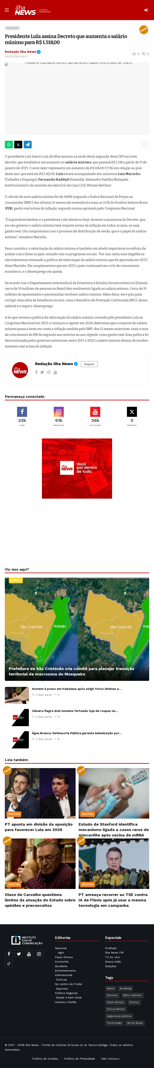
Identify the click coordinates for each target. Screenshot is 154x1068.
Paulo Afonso (64, 957)
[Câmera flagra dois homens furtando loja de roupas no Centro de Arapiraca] (17, 717)
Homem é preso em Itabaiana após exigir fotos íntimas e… (77, 689)
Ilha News (32, 1045)
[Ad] (77, 468)
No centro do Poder (68, 984)
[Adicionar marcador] (144, 144)
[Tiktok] (9, 963)
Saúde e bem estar (69, 997)
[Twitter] (42, 372)
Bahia (110, 988)
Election (112, 995)
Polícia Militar (116, 1009)
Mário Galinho (132, 995)
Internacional (64, 975)
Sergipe (16, 580)
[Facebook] (36, 372)
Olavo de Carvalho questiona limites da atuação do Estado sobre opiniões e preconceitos (40, 900)
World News (135, 1023)
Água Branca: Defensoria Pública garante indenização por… (77, 733)
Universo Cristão (66, 1002)
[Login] (146, 10)
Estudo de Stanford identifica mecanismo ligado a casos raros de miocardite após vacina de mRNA (114, 829)
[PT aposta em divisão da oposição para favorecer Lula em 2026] (40, 793)
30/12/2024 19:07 (16, 56)
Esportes (62, 988)
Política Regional (66, 993)
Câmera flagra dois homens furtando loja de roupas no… (75, 711)
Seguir (89, 364)
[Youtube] (55, 372)
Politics (134, 1002)
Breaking (125, 988)
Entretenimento (65, 970)
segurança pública (119, 1016)
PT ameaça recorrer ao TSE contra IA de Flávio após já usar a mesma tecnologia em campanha (113, 900)
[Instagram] (49, 372)
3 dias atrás (44, 694)
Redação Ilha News (23, 52)
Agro (61, 952)
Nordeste (61, 966)
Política (12, 28)
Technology (114, 1023)
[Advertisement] (77, 532)
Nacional (61, 948)
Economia (61, 961)
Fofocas (61, 979)
